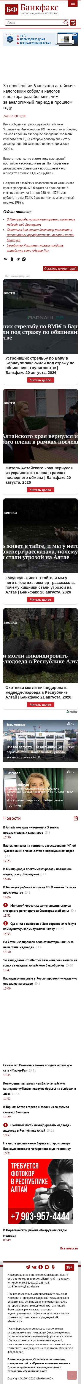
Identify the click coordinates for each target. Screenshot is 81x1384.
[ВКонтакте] (5, 259)
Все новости (69, 1248)
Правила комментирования (50, 1363)
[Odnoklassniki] (53, 1266)
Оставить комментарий (60, 268)
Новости (12, 818)
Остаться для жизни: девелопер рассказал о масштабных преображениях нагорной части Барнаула (40, 234)
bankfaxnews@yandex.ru (23, 1286)
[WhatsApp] (24, 259)
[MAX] (47, 1266)
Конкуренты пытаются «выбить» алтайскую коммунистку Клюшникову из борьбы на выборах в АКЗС (39, 1088)
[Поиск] (66, 22)
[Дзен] (41, 1266)
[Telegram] (18, 259)
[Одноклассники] (11, 259)
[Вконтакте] (34, 1266)
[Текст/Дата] (73, 23)
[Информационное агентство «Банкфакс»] (30, 9)
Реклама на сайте (35, 1371)
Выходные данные (20, 1359)
